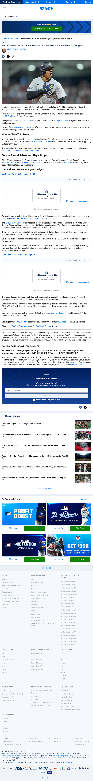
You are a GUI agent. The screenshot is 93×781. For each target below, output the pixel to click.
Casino (69, 2)
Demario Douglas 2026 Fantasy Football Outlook (21, 424)
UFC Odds (34, 611)
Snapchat (5, 731)
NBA (3, 657)
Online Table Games (67, 706)
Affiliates (5, 605)
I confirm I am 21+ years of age (48, 400)
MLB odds (9, 116)
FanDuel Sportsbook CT (68, 594)
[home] (46, 9)
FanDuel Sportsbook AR (68, 582)
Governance (32, 738)
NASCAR (63, 675)
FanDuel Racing (36, 663)
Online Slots (65, 691)
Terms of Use (56, 741)
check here (65, 162)
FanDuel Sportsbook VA (68, 638)
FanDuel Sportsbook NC (68, 619)
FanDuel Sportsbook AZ (68, 585)
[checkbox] (34, 400)
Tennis (63, 672)
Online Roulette (66, 703)
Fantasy (50, 2)
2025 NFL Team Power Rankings (42, 702)
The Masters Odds (37, 608)
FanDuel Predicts (37, 669)
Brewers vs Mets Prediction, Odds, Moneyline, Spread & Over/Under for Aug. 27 (34, 478)
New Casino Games (67, 694)
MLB (17, 39)
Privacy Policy (8, 741)
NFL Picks (34, 699)
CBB (62, 682)
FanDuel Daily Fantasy (42, 326)
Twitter (4, 722)
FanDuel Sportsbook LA (68, 610)
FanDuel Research (11, 2)
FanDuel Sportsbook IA (68, 600)
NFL (3, 653)
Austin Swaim (12, 49)
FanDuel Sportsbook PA (68, 632)
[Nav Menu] (4, 9)
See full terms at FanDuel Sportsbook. (23, 151)
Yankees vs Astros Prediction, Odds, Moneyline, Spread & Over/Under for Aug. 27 (34, 467)
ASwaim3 (23, 49)
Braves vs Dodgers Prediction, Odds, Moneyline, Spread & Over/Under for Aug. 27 (35, 445)
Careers (6, 738)
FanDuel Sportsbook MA (68, 613)
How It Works (6, 589)
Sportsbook (30, 2)
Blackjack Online (66, 697)
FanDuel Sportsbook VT (68, 641)
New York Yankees (19, 218)
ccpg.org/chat (64, 753)
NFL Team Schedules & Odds (40, 705)
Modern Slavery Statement (11, 598)
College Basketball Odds (39, 595)
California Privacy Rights (35, 741)
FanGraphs (11, 162)
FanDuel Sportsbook (23, 127)
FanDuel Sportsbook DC (68, 597)
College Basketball (8, 660)
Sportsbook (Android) (9, 700)
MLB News (9, 16)
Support (4, 579)
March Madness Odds (38, 598)
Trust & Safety (56, 738)
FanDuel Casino (36, 660)
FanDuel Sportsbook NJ (68, 622)
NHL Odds (34, 601)
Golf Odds (34, 605)
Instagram (5, 725)
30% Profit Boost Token (40, 141)
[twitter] (8, 56)
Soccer (4, 669)
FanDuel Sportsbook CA (68, 588)
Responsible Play (7, 595)
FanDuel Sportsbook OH (68, 629)
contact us (69, 762)
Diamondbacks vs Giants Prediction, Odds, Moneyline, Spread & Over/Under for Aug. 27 (37, 435)
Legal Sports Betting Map (10, 601)
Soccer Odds (35, 614)
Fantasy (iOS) (6, 691)
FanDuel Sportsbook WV (68, 644)
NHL (3, 663)
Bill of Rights (79, 738)
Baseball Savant (27, 162)
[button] (46, 29)
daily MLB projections (60, 313)
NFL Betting (35, 696)
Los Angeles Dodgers (15, 223)
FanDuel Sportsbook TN (68, 635)
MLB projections (61, 120)
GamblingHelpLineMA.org (10, 756)
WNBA (63, 679)
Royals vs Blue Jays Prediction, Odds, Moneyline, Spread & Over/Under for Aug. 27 (35, 456)
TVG (32, 657)
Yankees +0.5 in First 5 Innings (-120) (18, 174)
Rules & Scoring (7, 592)
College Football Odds (38, 592)
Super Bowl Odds (37, 583)
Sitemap (4, 608)
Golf (62, 669)
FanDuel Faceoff (36, 666)
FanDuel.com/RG (77, 365)
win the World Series (38, 218)
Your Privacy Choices (82, 741)
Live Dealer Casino (67, 700)
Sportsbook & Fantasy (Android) (12, 694)
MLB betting (22, 322)
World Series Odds (37, 620)
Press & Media (80, 745)
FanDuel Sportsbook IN (68, 607)
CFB (62, 666)
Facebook (5, 719)
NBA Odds (34, 586)
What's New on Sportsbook (11, 586)
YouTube (5, 728)
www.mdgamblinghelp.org (60, 756)
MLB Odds (34, 589)
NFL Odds (34, 579)
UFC (3, 666)
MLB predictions (26, 120)
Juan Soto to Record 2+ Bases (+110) (19, 255)
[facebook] (3, 56)
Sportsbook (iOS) (7, 697)
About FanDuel (7, 583)
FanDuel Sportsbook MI (68, 616)
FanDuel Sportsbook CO (68, 591)
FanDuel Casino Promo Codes (71, 710)
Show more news (45, 489)
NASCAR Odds (36, 617)
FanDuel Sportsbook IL (68, 604)
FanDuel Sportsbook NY (68, 626)
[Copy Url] (13, 56)
